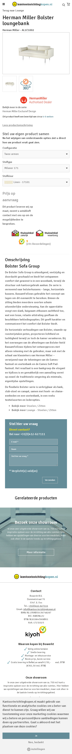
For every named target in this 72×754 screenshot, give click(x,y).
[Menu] (4, 4)
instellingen (37, 749)
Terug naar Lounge (13, 10)
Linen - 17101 (22, 182)
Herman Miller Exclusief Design (19, 111)
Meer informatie (36, 552)
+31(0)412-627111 (38, 606)
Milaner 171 (11, 168)
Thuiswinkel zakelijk (22, 233)
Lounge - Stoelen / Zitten (41, 410)
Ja (36, 735)
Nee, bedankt (36, 742)
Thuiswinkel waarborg (47, 233)
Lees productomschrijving (18, 125)
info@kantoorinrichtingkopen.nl (39, 609)
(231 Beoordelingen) (38, 244)
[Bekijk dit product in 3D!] (26, 84)
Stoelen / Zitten (36, 406)
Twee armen (11, 154)
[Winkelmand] (68, 4)
